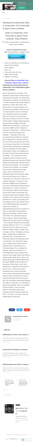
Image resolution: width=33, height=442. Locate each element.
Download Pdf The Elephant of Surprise (15, 349)
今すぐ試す (21, 7)
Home (3, 12)
